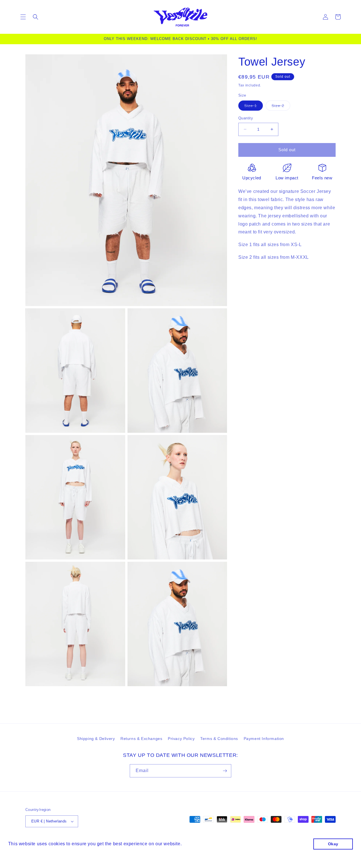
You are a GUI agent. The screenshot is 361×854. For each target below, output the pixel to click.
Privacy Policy (181, 738)
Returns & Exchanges (141, 738)
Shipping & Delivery (96, 738)
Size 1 (253, 107)
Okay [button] (333, 844)
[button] (23, 17)
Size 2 (281, 107)
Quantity (245, 118)
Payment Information (264, 738)
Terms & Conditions (219, 738)
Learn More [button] (196, 843)
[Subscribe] (225, 770)
